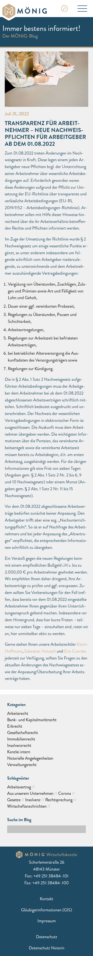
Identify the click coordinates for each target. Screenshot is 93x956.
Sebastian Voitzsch (40, 651)
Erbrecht (14, 726)
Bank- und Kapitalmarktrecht (32, 720)
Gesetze (14, 800)
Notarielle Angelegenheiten (30, 758)
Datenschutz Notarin (46, 948)
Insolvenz (33, 800)
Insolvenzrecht (19, 745)
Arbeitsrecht (17, 713)
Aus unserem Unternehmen (30, 793)
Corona (64, 793)
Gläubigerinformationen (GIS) (46, 910)
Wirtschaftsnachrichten (26, 806)
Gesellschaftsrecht (22, 733)
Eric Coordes (75, 651)
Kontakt (46, 899)
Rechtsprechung (58, 800)
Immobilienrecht (21, 739)
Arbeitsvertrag (19, 787)
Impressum (46, 921)
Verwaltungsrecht (21, 765)
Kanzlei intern (18, 752)
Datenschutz (46, 937)
